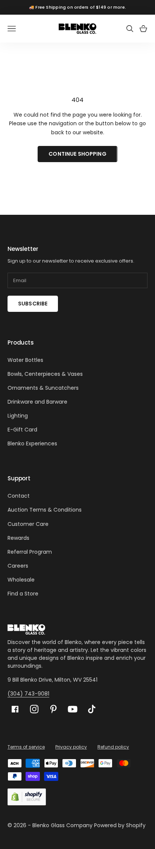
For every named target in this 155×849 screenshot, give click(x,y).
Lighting (18, 415)
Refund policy (113, 747)
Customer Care (28, 524)
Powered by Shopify (120, 825)
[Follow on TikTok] (92, 709)
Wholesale (21, 579)
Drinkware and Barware (37, 402)
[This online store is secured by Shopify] (27, 796)
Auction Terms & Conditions (45, 509)
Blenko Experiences (32, 443)
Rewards (18, 538)
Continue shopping (77, 154)
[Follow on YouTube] (72, 709)
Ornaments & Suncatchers (43, 388)
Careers (18, 566)
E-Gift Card (22, 429)
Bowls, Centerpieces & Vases (45, 374)
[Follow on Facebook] (15, 709)
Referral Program (30, 552)
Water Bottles (25, 360)
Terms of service (26, 747)
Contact (19, 496)
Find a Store (23, 593)
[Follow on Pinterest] (53, 709)
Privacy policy (71, 747)
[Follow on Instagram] (34, 709)
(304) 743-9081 (28, 693)
